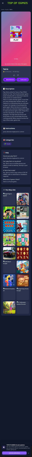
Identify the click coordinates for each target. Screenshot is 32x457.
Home (2, 9)
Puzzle (7, 9)
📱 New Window (9, 79)
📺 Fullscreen (23, 79)
